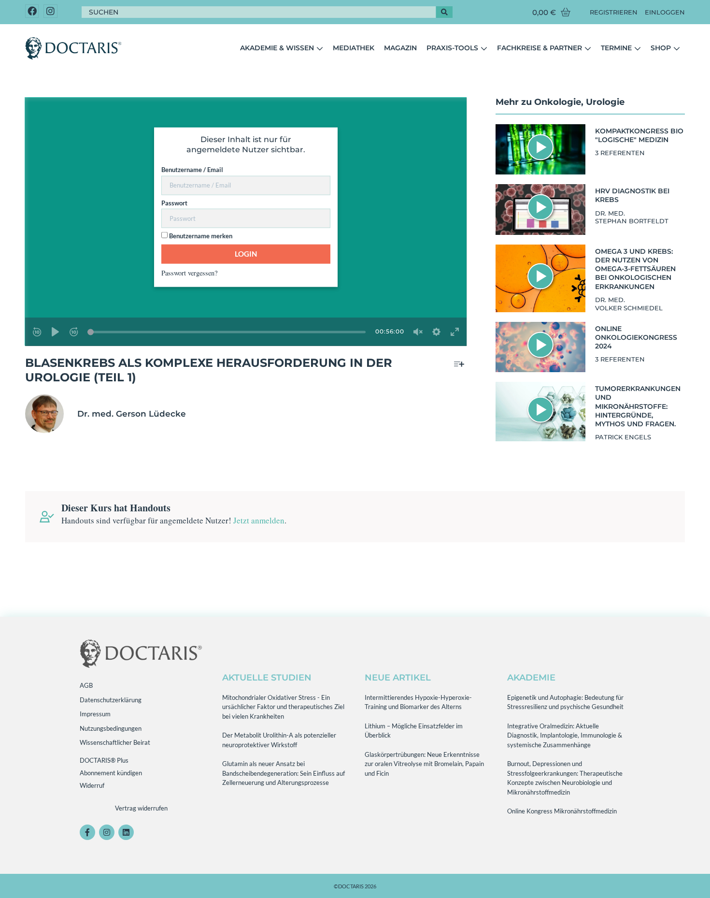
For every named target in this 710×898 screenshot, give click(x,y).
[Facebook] (32, 11)
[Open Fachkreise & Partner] (587, 48)
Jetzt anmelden (258, 520)
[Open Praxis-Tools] (484, 48)
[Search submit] (444, 12)
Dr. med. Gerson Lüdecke (131, 414)
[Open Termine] (637, 48)
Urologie (605, 102)
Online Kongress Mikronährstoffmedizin (562, 811)
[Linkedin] (126, 832)
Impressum (95, 714)
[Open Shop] (676, 48)
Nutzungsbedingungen (111, 728)
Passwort (174, 202)
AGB (86, 685)
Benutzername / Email (192, 170)
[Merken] (459, 364)
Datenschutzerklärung (111, 700)
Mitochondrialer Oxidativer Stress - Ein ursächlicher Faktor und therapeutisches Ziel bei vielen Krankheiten (283, 707)
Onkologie (557, 102)
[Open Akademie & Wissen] (319, 48)
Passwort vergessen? (189, 272)
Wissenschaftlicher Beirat (115, 742)
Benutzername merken (200, 236)
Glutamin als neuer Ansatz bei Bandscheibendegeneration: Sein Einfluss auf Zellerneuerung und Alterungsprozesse (283, 773)
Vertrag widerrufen (141, 808)
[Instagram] (50, 11)
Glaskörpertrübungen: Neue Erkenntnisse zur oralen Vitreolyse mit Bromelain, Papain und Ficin (424, 764)
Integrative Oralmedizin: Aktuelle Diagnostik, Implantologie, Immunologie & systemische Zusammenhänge (564, 735)
